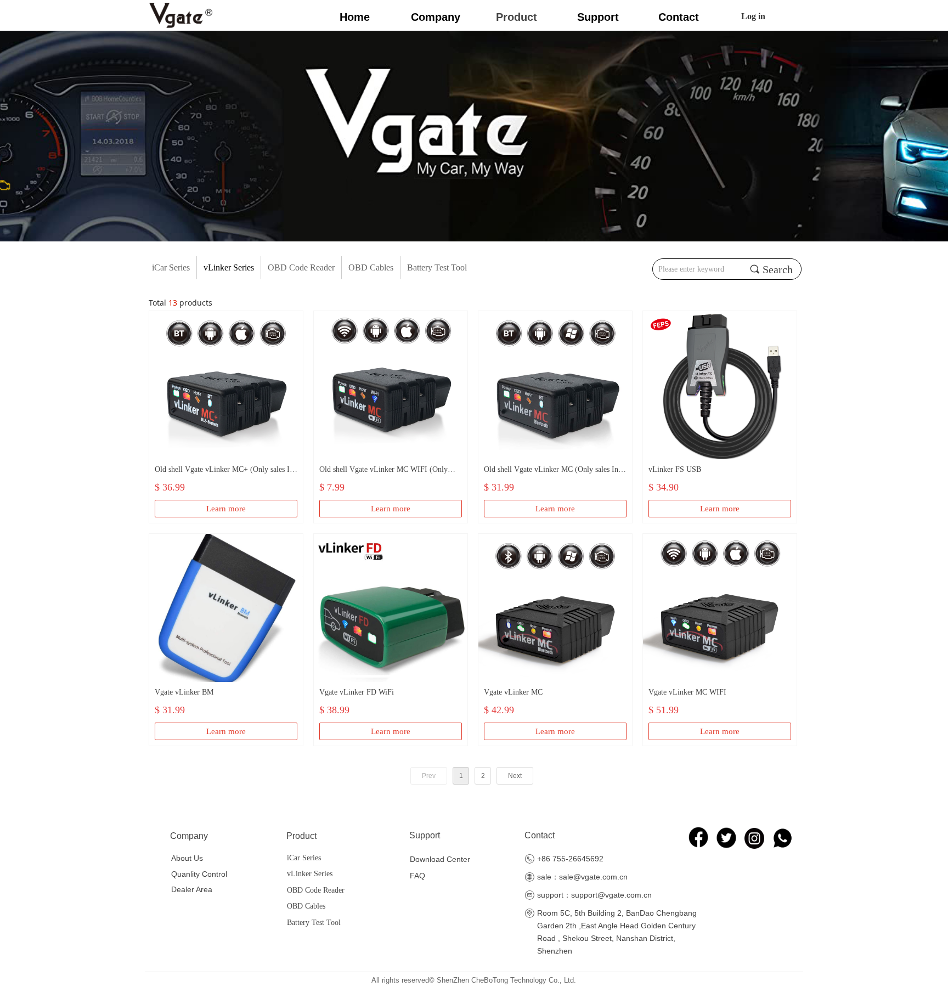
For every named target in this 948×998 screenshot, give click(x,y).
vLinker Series (229, 267)
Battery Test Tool (437, 267)
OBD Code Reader (301, 267)
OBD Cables (370, 267)
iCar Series (171, 267)
